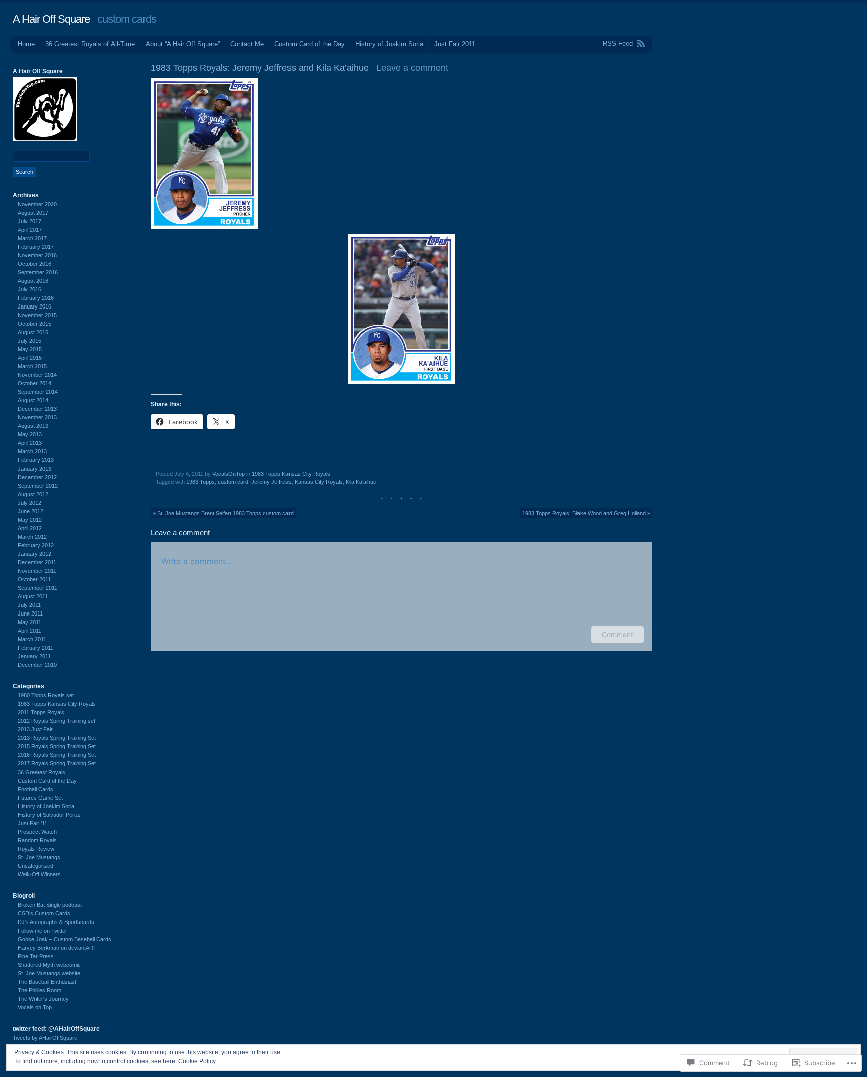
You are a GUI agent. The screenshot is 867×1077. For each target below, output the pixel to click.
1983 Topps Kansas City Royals (291, 474)
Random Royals (37, 840)
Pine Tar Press (36, 956)
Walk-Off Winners (39, 874)
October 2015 (34, 324)
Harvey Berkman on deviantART (57, 948)
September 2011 (37, 588)
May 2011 (29, 622)
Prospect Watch (37, 832)
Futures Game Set (40, 798)
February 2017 (36, 247)
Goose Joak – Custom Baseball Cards (64, 939)
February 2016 (36, 298)
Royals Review (36, 849)
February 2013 (36, 460)
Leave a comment (412, 68)
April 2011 (29, 631)
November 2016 (37, 255)
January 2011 (34, 656)
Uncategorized (35, 866)
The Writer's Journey (43, 999)
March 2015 (32, 366)
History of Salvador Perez (49, 815)
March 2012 (32, 537)
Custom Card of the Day (309, 44)
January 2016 (34, 306)
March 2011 (32, 639)
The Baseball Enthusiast (47, 982)
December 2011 (37, 562)
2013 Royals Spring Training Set (57, 738)
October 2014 (34, 383)
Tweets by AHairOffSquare (45, 1038)
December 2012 (37, 477)
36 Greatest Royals (41, 772)
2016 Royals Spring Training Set (57, 755)
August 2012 (33, 494)
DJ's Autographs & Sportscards (56, 922)
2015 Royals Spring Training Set (57, 746)
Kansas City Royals (319, 482)
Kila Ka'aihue (361, 482)
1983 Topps (200, 482)
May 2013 (30, 434)
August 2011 (33, 596)
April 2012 (30, 528)
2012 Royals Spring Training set (56, 721)
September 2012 (38, 486)
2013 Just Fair (35, 729)
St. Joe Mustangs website (49, 973)
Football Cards (35, 789)
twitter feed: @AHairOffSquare (56, 1028)
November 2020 (37, 204)
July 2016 (29, 289)
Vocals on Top (35, 1007)
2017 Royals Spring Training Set (57, 763)
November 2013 (37, 417)
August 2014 (33, 400)
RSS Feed (618, 43)
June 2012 (30, 511)
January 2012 (34, 554)
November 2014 (37, 375)
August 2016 (33, 281)
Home (26, 44)
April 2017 (30, 230)
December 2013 (37, 409)
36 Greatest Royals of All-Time (90, 44)
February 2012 (36, 545)
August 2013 (33, 426)
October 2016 (34, 264)
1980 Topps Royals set (46, 695)
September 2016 (38, 272)
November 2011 (37, 571)
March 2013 (32, 451)
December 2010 (37, 665)
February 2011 (35, 648)
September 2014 (38, 392)
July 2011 (29, 605)
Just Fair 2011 (454, 44)
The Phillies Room (39, 990)
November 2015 (37, 315)
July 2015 (29, 341)
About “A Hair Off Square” (183, 44)
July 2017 (29, 221)
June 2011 (30, 613)
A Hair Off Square (51, 19)
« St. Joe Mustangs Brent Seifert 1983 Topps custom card (223, 513)
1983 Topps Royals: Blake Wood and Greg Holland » (586, 513)
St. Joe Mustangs (39, 857)
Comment (617, 634)
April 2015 (30, 358)
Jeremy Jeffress (271, 482)
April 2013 (30, 443)
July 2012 (29, 503)
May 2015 (30, 349)
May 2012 (30, 520)
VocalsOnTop (228, 474)
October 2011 (34, 579)
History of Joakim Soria (389, 44)
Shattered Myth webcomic (49, 965)
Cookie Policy (197, 1061)
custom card (233, 482)
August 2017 (33, 213)
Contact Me (247, 44)
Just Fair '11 (32, 823)
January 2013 (34, 469)
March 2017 (32, 238)
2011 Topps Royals (41, 712)
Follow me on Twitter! (43, 931)
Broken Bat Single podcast (50, 905)
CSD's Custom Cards (44, 913)
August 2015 (33, 332)
